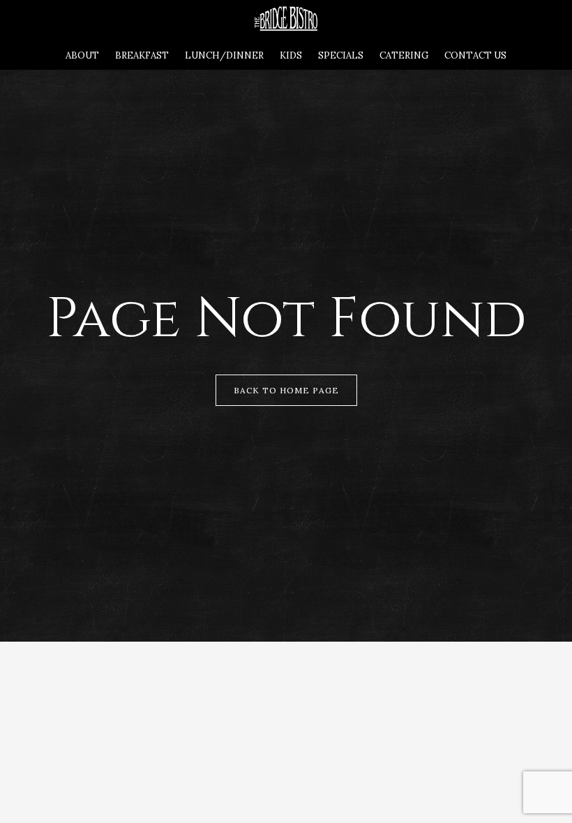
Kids (291, 55)
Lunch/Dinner (224, 55)
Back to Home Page (286, 390)
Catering (403, 55)
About (82, 55)
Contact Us (475, 55)
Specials (340, 55)
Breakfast (142, 55)
